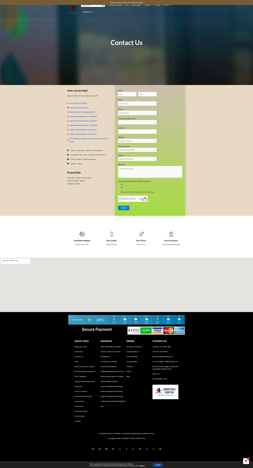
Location (122, 128)
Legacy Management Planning (112, 396)
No (122, 187)
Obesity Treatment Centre (111, 352)
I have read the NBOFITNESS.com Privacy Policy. (137, 192)
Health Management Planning (112, 391)
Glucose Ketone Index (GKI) (85, 381)
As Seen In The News (134, 347)
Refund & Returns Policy (83, 396)
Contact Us (87, 12)
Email (120, 100)
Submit (124, 208)
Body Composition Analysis (85, 367)
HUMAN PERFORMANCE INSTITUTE (112, 371)
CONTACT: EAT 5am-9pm (161, 347)
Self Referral (105, 357)
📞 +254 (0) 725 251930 (113, 5)
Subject (121, 155)
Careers (78, 421)
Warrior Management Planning (112, 386)
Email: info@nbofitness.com (162, 357)
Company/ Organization (127, 118)
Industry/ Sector (124, 146)
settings (142, 466)
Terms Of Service (81, 391)
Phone (121, 109)
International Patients (109, 367)
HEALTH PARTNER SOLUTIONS (111, 347)
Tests (126, 5)
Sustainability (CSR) (159, 379)
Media (167, 5)
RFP (102, 406)
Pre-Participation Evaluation (85, 371)
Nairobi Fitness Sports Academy (112, 376)
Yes (122, 184)
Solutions (136, 5)
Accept (158, 465)
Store (157, 5)
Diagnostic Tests (81, 347)
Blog (128, 376)
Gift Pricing (79, 352)
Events (129, 371)
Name (120, 90)
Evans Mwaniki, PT (132, 352)
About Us (156, 374)
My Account (79, 406)
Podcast (129, 367)
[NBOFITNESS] (73, 8)
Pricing (147, 5)
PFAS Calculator (81, 376)
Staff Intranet (80, 416)
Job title (121, 137)
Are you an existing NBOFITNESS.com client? (135, 181)
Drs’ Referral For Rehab (109, 362)
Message (121, 164)
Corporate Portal (81, 411)
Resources (79, 386)
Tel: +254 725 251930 (160, 352)
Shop (77, 362)
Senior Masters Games (109, 381)
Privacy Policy (80, 401)
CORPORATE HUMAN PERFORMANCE (113, 401)
